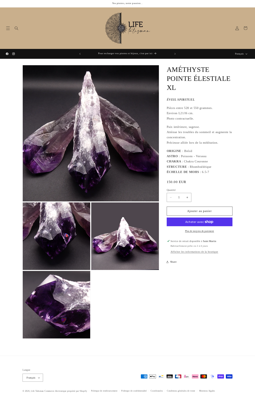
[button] (8, 28)
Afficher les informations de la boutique (194, 251)
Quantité (171, 190)
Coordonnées (157, 391)
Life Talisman (37, 391)
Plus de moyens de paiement (199, 231)
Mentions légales (207, 391)
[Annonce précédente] (80, 53)
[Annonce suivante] (175, 53)
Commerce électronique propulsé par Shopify (65, 391)
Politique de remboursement (104, 391)
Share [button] (173, 261)
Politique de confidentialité (134, 391)
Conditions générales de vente (181, 391)
